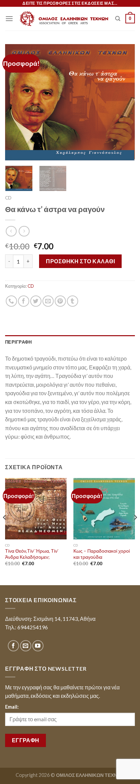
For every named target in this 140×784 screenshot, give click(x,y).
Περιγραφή (18, 342)
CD (8, 197)
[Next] (124, 102)
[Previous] (16, 102)
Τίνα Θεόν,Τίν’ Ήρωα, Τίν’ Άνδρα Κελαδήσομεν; (31, 554)
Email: (12, 707)
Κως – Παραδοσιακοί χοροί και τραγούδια (101, 554)
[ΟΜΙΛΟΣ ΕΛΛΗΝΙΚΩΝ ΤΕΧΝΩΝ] (64, 18)
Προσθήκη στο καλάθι (80, 261)
